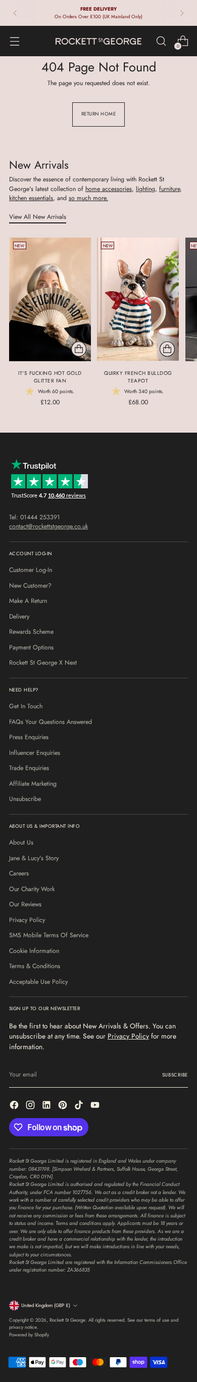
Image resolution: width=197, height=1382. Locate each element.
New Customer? (30, 585)
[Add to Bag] (79, 349)
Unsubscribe (25, 798)
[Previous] (15, 13)
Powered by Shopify (29, 1334)
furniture (169, 189)
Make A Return (28, 600)
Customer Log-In (30, 569)
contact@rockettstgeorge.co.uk (48, 526)
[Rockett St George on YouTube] (96, 1106)
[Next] (182, 13)
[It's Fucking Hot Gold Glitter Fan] (50, 299)
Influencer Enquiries (34, 752)
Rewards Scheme (31, 631)
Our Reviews (25, 904)
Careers (19, 873)
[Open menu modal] (14, 41)
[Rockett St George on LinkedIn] (47, 1106)
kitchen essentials (31, 198)
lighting (145, 189)
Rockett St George (67, 1320)
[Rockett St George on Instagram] (31, 1106)
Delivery (19, 616)
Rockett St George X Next (43, 662)
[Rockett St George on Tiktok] (80, 1106)
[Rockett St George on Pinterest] (64, 1106)
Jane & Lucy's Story (34, 858)
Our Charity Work (32, 889)
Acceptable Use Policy (38, 981)
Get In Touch (25, 706)
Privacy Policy (27, 920)
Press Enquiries (28, 737)
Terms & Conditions (34, 966)
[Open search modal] (161, 41)
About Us (21, 842)
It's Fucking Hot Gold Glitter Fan (50, 377)
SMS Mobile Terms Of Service (48, 935)
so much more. (88, 198)
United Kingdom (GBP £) (45, 1305)
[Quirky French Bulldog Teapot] (138, 299)
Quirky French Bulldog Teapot (138, 377)
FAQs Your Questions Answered (50, 721)
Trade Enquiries (29, 768)
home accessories (108, 189)
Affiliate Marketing (33, 783)
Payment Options (31, 647)
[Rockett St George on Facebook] (15, 1106)
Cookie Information (34, 950)
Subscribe (175, 1075)
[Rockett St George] (98, 41)
